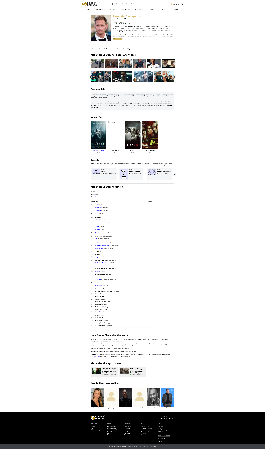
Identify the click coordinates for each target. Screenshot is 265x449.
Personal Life (103, 49)
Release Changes (112, 431)
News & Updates (128, 49)
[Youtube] (169, 418)
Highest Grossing (95, 430)
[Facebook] (161, 418)
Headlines (143, 433)
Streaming (160, 431)
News (142, 423)
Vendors (126, 431)
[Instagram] (166, 418)
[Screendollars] (90, 4)
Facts (118, 49)
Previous (90, 63)
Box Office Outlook (146, 428)
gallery (94, 49)
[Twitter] (164, 418)
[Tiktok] (172, 418)
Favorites (175, 4)
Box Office (94, 423)
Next (174, 77)
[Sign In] (182, 4)
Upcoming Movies (112, 428)
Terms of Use (137, 446)
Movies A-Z (110, 433)
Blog (159, 423)
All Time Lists (161, 428)
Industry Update (145, 430)
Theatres (126, 430)
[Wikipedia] (100, 43)
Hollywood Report (146, 431)
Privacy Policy (148, 446)
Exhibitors (127, 428)
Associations (127, 434)
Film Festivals (127, 433)
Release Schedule (112, 430)
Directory (127, 423)
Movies (112, 49)
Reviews (109, 434)
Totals (92, 428)
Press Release (145, 434)
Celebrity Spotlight (163, 430)
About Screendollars (164, 435)
